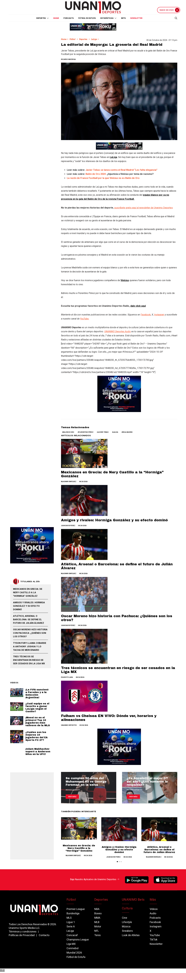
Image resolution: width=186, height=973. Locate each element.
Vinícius (125, 280)
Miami (56, 18)
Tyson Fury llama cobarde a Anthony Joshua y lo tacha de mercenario (29, 646)
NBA (96, 909)
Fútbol (72, 39)
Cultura (127, 908)
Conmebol (72, 948)
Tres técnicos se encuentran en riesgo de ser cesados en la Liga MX (29, 660)
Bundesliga (73, 913)
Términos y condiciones (22, 931)
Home (63, 39)
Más (153, 899)
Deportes (83, 39)
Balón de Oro (68, 432)
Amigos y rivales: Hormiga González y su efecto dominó (114, 520)
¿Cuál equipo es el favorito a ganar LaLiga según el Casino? (37, 707)
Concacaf (72, 935)
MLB (96, 922)
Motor (97, 926)
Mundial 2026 (74, 952)
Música (126, 926)
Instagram (159, 314)
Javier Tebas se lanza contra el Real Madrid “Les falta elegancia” (121, 170)
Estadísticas (106, 18)
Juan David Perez (68, 525)
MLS (69, 917)
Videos (154, 909)
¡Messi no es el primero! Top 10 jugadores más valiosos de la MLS (37, 721)
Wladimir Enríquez (68, 481)
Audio (153, 913)
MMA (97, 917)
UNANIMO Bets (133, 899)
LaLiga (94, 39)
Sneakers (127, 930)
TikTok (153, 939)
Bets (123, 18)
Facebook (146, 314)
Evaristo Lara (67, 677)
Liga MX (71, 943)
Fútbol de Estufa (87, 18)
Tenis (97, 935)
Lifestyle (127, 922)
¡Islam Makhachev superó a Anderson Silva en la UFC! (37, 751)
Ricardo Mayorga (68, 59)
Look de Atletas (131, 935)
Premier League (76, 909)
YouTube (155, 935)
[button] (117, 862)
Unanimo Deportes (69, 725)
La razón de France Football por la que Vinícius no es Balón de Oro (103, 178)
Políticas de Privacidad (22, 935)
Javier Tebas (103, 432)
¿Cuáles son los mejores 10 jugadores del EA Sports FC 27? (36, 736)
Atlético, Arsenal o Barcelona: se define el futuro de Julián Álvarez (159, 849)
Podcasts (69, 18)
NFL (96, 930)
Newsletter (136, 18)
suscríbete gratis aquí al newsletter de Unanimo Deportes (143, 207)
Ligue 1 (71, 922)
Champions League (78, 939)
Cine (124, 917)
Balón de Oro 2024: (96, 174)
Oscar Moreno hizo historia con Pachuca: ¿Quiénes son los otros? (30, 633)
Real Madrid (127, 432)
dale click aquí (138, 306)
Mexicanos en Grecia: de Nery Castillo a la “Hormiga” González (79, 848)
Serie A (71, 926)
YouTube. (84, 318)
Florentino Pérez (86, 432)
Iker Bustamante (73, 790)
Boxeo (98, 913)
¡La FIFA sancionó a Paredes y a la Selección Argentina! (37, 693)
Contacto (44, 935)
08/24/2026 (83, 481)
